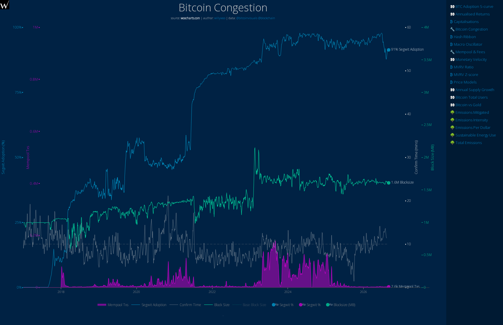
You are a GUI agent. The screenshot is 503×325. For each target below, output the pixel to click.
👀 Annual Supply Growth (472, 89)
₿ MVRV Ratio (462, 67)
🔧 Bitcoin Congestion (469, 29)
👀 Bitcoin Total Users (469, 97)
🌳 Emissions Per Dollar (470, 127)
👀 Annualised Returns (470, 14)
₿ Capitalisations (464, 21)
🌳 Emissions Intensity (469, 119)
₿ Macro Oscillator (466, 44)
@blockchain (266, 18)
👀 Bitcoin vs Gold (465, 104)
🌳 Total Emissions (466, 142)
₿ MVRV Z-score (464, 74)
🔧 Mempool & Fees (467, 51)
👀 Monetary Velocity (468, 59)
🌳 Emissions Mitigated (469, 112)
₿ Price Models (463, 82)
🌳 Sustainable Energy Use (473, 135)
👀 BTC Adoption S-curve (471, 6)
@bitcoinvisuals (246, 18)
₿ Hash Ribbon (463, 36)
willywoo (219, 18)
